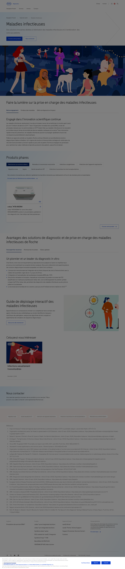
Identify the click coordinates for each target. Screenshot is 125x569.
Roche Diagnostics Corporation (10, 563)
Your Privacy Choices (85, 562)
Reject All (96, 562)
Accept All (106, 562)
